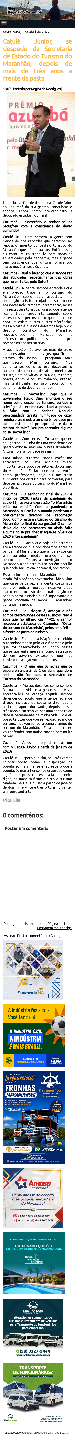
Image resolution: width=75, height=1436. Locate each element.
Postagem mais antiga (54, 928)
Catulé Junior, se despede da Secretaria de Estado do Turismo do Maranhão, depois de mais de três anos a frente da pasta (37, 60)
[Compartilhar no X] (14, 800)
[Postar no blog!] (9, 800)
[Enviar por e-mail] (5, 800)
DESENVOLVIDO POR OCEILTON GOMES (25, 1433)
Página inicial (57, 924)
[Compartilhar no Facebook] (18, 800)
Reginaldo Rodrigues (46, 89)
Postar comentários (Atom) (39, 936)
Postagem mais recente (22, 924)
